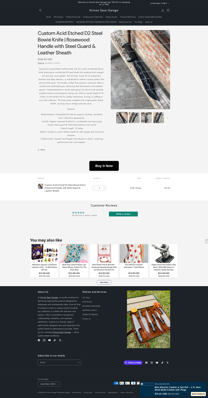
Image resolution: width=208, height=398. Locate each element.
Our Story (86, 297)
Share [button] (43, 150)
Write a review (123, 214)
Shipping (41, 63)
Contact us (86, 319)
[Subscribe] (78, 362)
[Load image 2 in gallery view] (134, 117)
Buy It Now (104, 166)
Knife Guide (87, 302)
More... (186, 394)
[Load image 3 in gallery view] (146, 117)
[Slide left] (113, 117)
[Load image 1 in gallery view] (122, 117)
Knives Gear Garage (49, 297)
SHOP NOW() (198, 394)
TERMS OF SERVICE (90, 314)
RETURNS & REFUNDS (91, 306)
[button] (40, 10)
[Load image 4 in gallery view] (158, 117)
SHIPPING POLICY (89, 310)
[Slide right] (167, 117)
